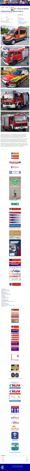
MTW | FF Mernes (21, 18)
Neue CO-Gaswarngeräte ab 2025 (15, 371)
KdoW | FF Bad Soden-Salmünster (23, 21)
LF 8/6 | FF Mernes (21, 19)
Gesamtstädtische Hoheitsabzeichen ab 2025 (15, 378)
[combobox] (5, 149)
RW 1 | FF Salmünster (21, 23)
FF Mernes (18, 17)
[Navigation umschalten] (1, 4)
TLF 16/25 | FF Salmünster (22, 22)
